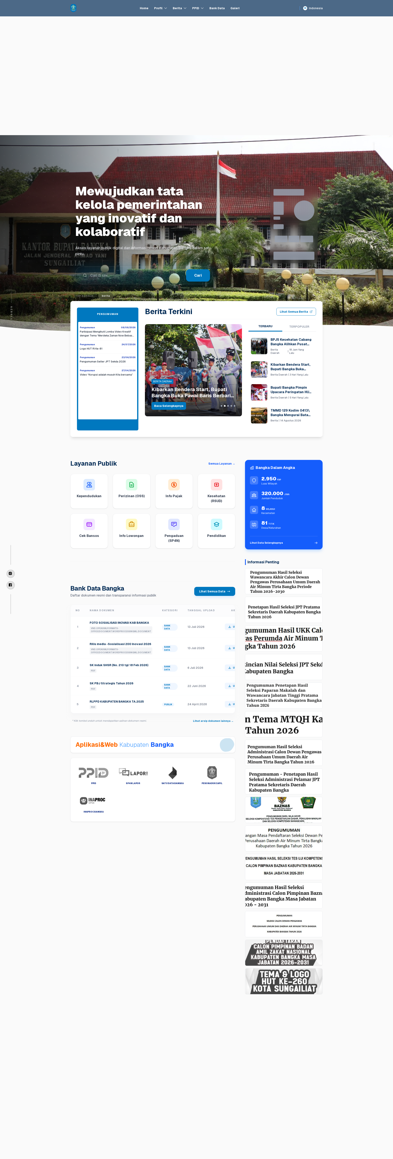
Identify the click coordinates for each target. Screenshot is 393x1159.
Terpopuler (299, 326)
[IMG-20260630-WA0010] (284, 838)
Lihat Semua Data (212, 591)
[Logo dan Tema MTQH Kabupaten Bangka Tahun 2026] (284, 724)
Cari (198, 261)
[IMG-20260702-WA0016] (284, 810)
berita (106, 282)
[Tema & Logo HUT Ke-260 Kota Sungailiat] (284, 981)
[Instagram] (11, 574)
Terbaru (265, 326)
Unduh (237, 626)
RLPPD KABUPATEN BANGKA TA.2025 (117, 701)
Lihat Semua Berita (294, 312)
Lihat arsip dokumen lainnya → (213, 721)
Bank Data (217, 8)
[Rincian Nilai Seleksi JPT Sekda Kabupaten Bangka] (284, 667)
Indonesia (313, 8)
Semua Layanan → (221, 463)
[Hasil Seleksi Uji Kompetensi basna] (284, 867)
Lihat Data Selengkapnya (266, 542)
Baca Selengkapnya (168, 406)
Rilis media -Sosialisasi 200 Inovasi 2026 (120, 644)
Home (144, 8)
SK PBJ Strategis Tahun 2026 (111, 683)
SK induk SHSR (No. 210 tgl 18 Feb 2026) (119, 665)
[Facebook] (11, 585)
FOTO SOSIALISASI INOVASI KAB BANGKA (119, 623)
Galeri (234, 8)
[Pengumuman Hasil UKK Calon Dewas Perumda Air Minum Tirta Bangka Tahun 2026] (284, 638)
